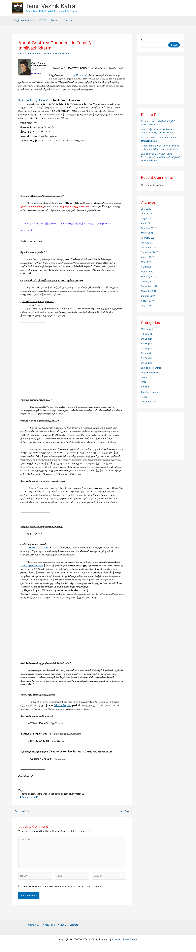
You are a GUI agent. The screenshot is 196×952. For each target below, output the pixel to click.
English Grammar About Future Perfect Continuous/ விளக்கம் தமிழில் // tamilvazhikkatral (160, 157)
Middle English (62, 705)
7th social (146, 353)
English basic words (151, 367)
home (144, 377)
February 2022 (148, 228)
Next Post (126, 811)
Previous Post (20, 811)
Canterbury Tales (33, 100)
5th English (146, 338)
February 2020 (148, 276)
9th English (146, 363)
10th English (147, 329)
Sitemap (74, 924)
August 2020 (147, 257)
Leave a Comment (27, 53)
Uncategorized (148, 401)
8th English (146, 358)
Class (67, 20)
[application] (32, 20)
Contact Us (33, 924)
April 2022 (146, 223)
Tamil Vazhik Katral (51, 5)
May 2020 (146, 262)
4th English (147, 334)
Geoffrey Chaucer (75, 75)
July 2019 (146, 305)
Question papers (149, 392)
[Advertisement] (72, 173)
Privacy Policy (49, 924)
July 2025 (146, 208)
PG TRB (42, 20)
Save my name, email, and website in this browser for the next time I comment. (62, 886)
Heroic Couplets (38, 547)
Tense (54, 20)
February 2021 (148, 237)
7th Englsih (146, 348)
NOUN (144, 382)
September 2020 (149, 252)
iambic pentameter (32, 565)
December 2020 (149, 247)
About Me (63, 924)
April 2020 (146, 267)
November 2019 (149, 291)
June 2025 (146, 213)
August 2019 (147, 300)
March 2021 (147, 233)
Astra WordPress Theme (124, 939)
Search (144, 40)
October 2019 (148, 296)
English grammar (22, 20)
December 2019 (149, 286)
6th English (146, 343)
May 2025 (146, 218)
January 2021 (148, 242)
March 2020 (147, 271)
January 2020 (148, 281)
